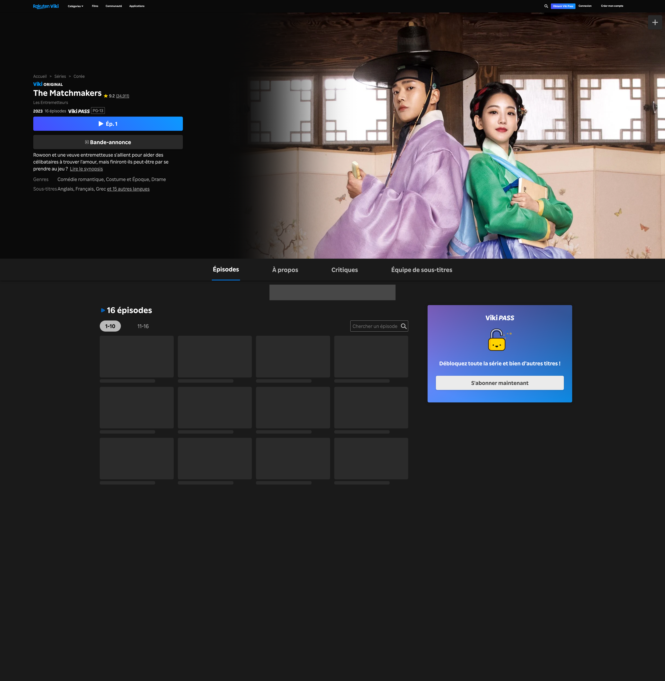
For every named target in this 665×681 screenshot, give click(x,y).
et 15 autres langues (128, 188)
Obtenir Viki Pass (563, 6)
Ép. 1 (111, 123)
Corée (79, 76)
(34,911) (122, 96)
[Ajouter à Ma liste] (655, 22)
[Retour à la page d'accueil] (46, 6)
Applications (136, 6)
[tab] (226, 269)
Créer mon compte (612, 5)
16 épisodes (55, 111)
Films (95, 6)
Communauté (114, 6)
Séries (60, 76)
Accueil (40, 76)
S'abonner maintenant (500, 382)
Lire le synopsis (86, 168)
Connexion (585, 5)
